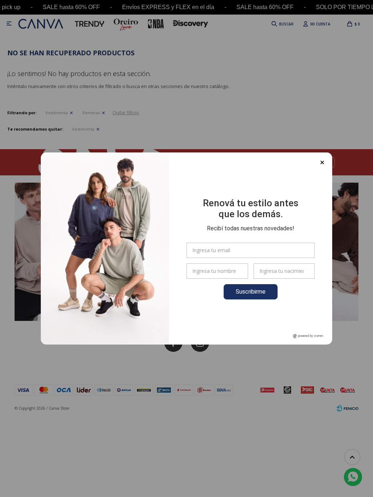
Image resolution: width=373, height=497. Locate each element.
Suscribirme (251, 291)
